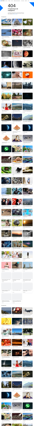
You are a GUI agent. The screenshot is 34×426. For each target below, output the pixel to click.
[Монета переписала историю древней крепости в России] (28, 277)
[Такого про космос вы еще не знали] (6, 341)
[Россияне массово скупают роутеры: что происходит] (28, 87)
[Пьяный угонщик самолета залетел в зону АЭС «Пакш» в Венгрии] (6, 34)
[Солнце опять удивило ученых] (17, 288)
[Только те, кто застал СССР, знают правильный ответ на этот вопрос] (28, 376)
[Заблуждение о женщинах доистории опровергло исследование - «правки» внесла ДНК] (6, 55)
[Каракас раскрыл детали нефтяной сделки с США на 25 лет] (28, 224)
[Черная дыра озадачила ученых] (28, 351)
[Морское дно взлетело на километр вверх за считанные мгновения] (6, 24)
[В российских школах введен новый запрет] (17, 277)
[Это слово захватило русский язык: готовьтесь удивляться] (28, 172)
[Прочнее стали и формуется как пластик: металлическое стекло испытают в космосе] (17, 182)
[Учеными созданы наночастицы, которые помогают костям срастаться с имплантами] (6, 330)
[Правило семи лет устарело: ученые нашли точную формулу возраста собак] (17, 246)
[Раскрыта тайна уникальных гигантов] (17, 224)
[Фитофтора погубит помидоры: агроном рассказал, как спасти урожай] (6, 397)
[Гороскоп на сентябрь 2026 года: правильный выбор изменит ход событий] (17, 298)
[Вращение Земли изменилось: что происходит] (6, 129)
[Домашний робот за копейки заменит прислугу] (6, 235)
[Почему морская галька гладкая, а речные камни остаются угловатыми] (28, 298)
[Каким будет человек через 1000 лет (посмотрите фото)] (17, 193)
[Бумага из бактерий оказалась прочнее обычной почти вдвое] (6, 309)
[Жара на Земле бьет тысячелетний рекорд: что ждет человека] (17, 397)
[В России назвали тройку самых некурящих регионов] (6, 277)
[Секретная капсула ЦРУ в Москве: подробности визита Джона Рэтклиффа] (28, 365)
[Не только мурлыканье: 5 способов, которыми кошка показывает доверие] (6, 267)
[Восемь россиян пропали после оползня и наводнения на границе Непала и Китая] (28, 203)
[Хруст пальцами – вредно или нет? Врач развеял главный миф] (17, 76)
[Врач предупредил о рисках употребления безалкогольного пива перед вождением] (17, 161)
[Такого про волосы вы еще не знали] (17, 172)
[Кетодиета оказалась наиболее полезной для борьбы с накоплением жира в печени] (6, 288)
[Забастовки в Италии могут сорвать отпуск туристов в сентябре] (28, 150)
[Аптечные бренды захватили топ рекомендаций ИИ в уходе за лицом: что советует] (17, 341)
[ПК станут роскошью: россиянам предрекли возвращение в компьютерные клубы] (28, 309)
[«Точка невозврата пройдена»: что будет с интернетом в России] (17, 119)
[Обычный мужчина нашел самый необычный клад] (6, 161)
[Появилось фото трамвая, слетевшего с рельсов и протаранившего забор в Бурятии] (28, 193)
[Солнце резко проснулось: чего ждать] (6, 76)
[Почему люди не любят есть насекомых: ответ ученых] (6, 172)
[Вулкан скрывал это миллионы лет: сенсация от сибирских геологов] (28, 119)
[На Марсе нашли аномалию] (28, 55)
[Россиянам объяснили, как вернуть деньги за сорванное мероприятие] (28, 341)
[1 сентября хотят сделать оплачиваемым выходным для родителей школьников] (17, 256)
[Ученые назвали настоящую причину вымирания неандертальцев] (6, 119)
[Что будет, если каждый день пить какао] (17, 365)
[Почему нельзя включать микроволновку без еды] (17, 407)
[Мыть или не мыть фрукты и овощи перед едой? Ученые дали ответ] (17, 150)
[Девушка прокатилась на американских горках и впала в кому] (17, 330)
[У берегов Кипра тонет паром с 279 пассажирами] (6, 365)
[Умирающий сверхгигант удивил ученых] (17, 386)
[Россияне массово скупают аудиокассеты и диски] (28, 76)
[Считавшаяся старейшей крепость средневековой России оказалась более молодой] (17, 98)
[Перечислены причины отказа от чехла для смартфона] (17, 140)
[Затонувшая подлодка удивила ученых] (28, 34)
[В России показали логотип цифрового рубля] (17, 203)
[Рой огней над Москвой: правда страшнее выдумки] (17, 45)
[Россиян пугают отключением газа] (6, 66)
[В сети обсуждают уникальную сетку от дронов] (28, 267)
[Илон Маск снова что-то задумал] (17, 87)
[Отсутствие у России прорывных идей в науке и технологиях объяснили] (6, 246)
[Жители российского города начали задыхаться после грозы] (17, 376)
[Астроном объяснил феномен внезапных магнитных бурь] (28, 246)
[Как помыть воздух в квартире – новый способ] (28, 214)
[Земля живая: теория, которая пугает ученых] (6, 182)
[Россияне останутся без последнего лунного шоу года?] (28, 98)
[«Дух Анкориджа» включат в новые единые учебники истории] (6, 203)
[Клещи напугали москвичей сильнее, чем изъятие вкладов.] (6, 320)
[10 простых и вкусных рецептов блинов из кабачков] (6, 45)
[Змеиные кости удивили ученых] (6, 214)
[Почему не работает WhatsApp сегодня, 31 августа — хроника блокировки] (6, 150)
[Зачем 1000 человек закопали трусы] (28, 24)
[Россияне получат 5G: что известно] (28, 256)
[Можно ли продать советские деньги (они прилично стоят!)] (17, 55)
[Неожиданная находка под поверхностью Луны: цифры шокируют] (28, 45)
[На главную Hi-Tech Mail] (3, 1)
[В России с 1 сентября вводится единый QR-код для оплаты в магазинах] (17, 214)
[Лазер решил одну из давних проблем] (28, 161)
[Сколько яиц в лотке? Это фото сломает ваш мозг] (17, 129)
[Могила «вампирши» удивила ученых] (28, 386)
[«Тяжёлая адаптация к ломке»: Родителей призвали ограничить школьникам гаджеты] (6, 224)
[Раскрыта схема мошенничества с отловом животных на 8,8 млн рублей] (6, 87)
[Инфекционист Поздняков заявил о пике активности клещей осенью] (17, 351)
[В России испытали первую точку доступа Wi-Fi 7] (28, 182)
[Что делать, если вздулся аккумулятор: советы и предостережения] (28, 235)
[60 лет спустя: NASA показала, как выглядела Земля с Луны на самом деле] (17, 66)
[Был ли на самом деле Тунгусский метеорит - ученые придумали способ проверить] (6, 418)
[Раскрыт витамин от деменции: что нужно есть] (28, 407)
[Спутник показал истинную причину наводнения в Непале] (17, 108)
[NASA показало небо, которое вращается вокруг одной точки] (28, 330)
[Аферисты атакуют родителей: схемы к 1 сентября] (28, 320)
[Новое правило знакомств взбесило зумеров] (6, 108)
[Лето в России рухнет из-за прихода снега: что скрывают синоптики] (6, 193)
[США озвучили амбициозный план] (6, 351)
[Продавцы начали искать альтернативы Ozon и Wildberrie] (17, 309)
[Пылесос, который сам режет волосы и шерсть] (17, 267)
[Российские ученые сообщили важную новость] (17, 235)
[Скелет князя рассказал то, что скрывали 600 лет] (17, 24)
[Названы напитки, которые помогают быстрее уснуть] (6, 386)
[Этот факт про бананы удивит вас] (6, 376)
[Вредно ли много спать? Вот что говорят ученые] (28, 288)
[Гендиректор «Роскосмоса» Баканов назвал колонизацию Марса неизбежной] (6, 298)
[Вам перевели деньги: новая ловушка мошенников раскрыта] (6, 407)
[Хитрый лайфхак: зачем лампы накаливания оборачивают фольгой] (28, 140)
